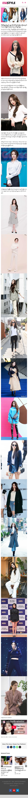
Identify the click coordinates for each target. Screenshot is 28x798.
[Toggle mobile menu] (25, 2)
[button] (2, 765)
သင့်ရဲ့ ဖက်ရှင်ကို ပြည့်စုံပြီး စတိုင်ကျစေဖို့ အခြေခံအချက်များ (7, 768)
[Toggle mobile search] (22, 2)
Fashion (10, 737)
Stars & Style (14, 737)
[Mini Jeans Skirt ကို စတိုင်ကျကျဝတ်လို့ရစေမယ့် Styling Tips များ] (21, 756)
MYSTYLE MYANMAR (20, 780)
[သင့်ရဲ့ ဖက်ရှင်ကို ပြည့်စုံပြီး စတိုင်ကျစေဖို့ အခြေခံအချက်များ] (7, 756)
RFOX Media (7, 782)
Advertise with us (14, 784)
